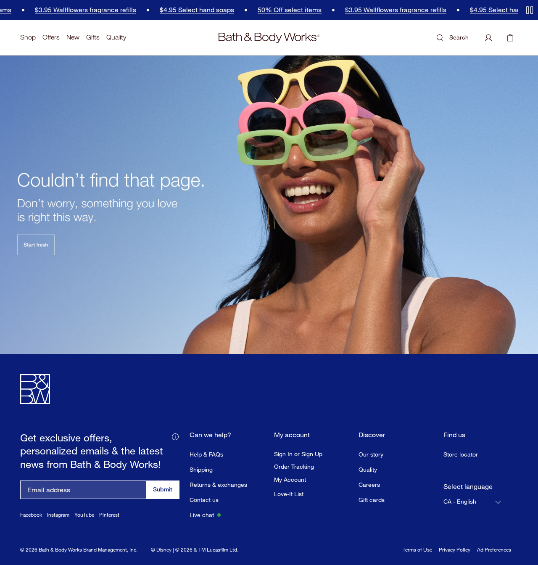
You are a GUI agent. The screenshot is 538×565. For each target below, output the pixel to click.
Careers (369, 484)
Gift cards (372, 499)
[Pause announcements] (529, 10)
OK (441, 545)
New (72, 37)
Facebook (31, 515)
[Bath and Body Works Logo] (269, 38)
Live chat (202, 514)
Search (459, 37)
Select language (468, 487)
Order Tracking (294, 466)
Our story (371, 454)
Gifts (93, 37)
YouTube (84, 515)
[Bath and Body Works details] (175, 436)
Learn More (100, 556)
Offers (51, 37)
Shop (28, 37)
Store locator (460, 454)
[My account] (488, 37)
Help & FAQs (206, 454)
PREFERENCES (381, 545)
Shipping (201, 469)
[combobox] (472, 502)
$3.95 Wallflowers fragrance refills (64, 10)
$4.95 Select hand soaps (176, 10)
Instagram (58, 515)
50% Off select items (269, 10)
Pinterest (109, 515)
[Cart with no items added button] (510, 37)
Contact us (204, 499)
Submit (162, 489)
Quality (116, 37)
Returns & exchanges (218, 484)
